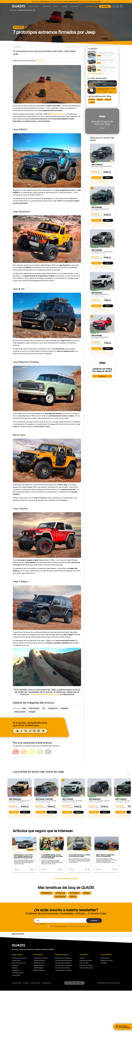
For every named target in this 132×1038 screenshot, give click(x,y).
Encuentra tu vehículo (33, 6)
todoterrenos (34, 708)
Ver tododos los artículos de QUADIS (65, 878)
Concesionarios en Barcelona (63, 960)
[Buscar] (121, 6)
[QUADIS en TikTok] (66, 983)
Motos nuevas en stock (18, 963)
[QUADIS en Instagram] (78, 983)
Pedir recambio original (86, 967)
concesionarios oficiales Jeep (44, 694)
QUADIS (92, 102)
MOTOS (73, 896)
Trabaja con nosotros (107, 960)
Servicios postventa (39, 960)
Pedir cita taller (84, 963)
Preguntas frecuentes (86, 960)
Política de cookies (16, 983)
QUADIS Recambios (39, 970)
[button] (128, 773)
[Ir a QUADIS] (18, 6)
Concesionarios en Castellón (63, 970)
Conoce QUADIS (74, 6)
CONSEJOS (100, 99)
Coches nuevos (16, 960)
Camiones (15, 967)
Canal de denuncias (46, 983)
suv (43, 708)
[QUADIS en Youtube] (82, 983)
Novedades (18, 27)
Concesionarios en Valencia (63, 963)
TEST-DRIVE (108, 99)
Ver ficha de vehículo (102, 181)
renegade (64, 708)
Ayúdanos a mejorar (35, 983)
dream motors (20, 712)
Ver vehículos (102, 376)
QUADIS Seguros (38, 967)
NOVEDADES (92, 99)
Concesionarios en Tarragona (63, 965)
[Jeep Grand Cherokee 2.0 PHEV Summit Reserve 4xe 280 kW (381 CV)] (46, 787)
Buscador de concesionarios (63, 958)
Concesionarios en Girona (62, 967)
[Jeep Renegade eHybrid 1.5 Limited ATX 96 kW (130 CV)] (99, 787)
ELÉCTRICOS (60, 896)
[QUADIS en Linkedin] (70, 983)
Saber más (97, 1)
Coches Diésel (16, 975)
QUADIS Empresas (39, 965)
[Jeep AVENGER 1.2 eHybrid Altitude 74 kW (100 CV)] (102, 238)
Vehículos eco (16, 970)
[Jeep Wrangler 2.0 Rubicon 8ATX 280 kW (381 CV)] (19, 787)
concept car (52, 708)
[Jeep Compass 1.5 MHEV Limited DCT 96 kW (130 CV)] (73, 787)
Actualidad (64, 6)
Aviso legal (25, 983)
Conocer (102, 128)
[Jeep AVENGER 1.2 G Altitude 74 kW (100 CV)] (102, 195)
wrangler (32, 712)
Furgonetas (15, 965)
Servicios (56, 6)
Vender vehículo (46, 6)
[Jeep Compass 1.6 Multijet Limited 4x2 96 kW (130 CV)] (102, 153)
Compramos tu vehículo (41, 958)
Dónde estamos (92, 6)
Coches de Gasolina (17, 972)
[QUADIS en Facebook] (74, 983)
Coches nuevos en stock (19, 958)
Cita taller (106, 6)
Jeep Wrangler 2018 (58, 114)
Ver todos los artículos (95, 73)
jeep (24, 708)
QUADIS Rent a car (39, 963)
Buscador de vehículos (86, 965)
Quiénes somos (105, 958)
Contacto (82, 958)
